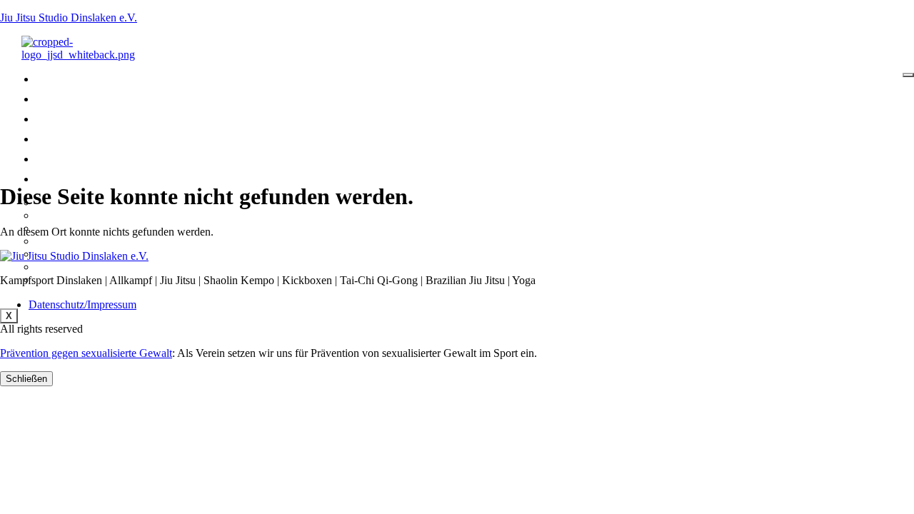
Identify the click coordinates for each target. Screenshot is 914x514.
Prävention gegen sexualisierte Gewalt (86, 353)
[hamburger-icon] (908, 75)
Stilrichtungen (89, 99)
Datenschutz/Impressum (82, 304)
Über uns (71, 179)
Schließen (26, 378)
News (61, 119)
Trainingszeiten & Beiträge (123, 139)
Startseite (77, 79)
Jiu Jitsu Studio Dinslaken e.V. (68, 17)
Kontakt (69, 159)
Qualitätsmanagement (95, 241)
